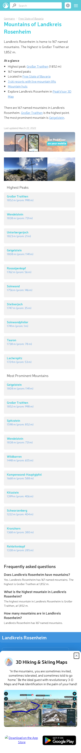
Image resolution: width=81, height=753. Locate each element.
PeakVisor (6, 5)
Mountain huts (18, 86)
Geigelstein (56, 117)
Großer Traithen (37, 66)
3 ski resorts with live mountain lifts (32, 81)
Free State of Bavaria (30, 18)
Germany (9, 18)
